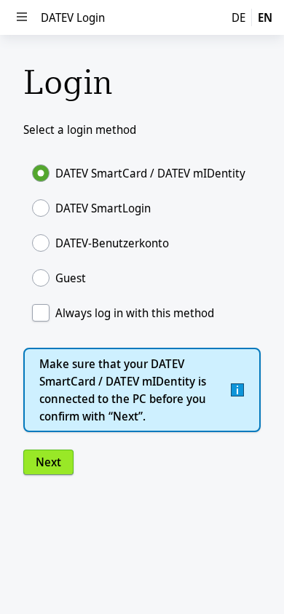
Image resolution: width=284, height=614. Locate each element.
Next (48, 462)
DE (238, 17)
